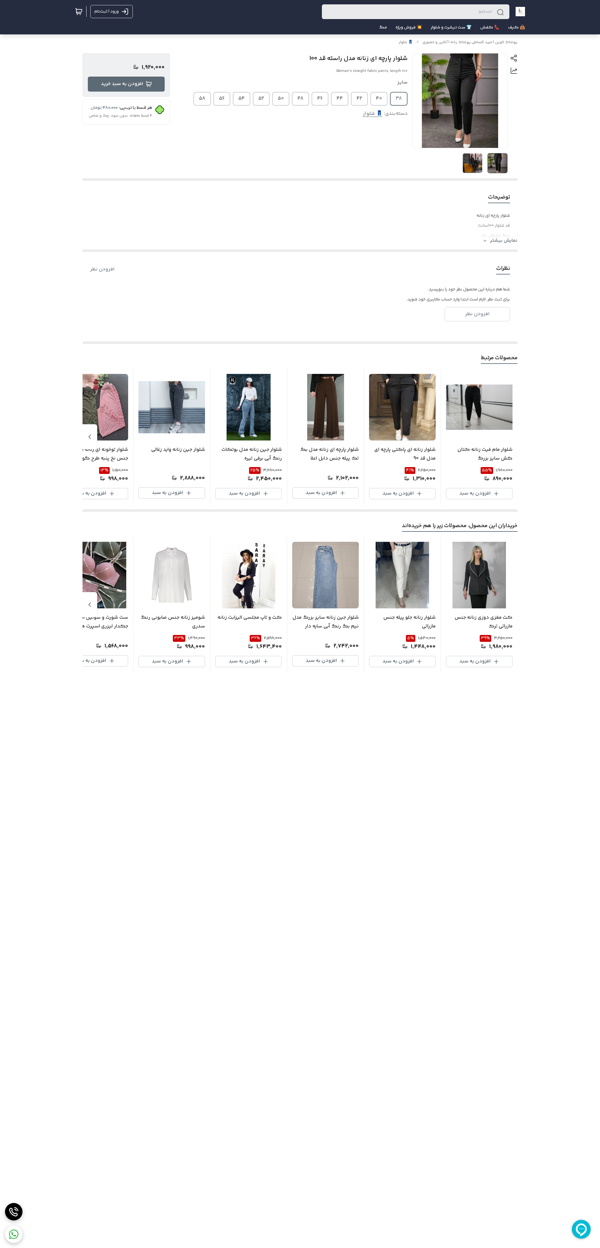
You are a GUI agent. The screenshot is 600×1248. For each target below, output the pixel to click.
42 (359, 99)
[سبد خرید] (78, 11)
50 (281, 99)
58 (202, 99)
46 (320, 99)
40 (379, 99)
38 (399, 99)
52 (261, 99)
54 (241, 99)
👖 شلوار (406, 42)
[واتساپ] (13, 1234)
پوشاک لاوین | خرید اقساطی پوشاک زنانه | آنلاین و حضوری (470, 42)
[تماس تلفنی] (13, 1211)
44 (340, 99)
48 (300, 99)
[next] (89, 436)
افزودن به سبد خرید (122, 84)
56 (222, 99)
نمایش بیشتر (504, 240)
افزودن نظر (102, 269)
